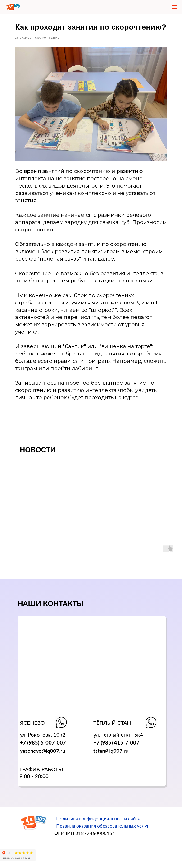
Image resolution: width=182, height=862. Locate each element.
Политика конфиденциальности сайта (98, 818)
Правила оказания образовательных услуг (102, 826)
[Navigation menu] (174, 7)
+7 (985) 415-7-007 (116, 742)
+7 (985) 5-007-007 (43, 742)
